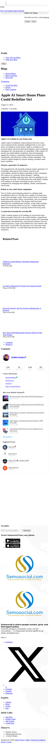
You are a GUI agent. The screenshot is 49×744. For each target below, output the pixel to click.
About (17, 740)
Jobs (7, 708)
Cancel (27, 21)
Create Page (9, 723)
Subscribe (26, 530)
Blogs (7, 704)
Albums (8, 702)
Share (4, 64)
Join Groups (9, 721)
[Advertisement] (24, 498)
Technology (5, 81)
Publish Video (10, 719)
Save (34, 21)
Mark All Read (18, 11)
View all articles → (8, 436)
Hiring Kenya (12, 453)
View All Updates (6, 11)
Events (7, 706)
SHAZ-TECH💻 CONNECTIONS (18, 460)
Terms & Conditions (38, 740)
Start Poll (8, 717)
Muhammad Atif (13, 467)
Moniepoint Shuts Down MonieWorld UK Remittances (26, 396)
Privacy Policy (25, 740)
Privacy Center (6, 742)
